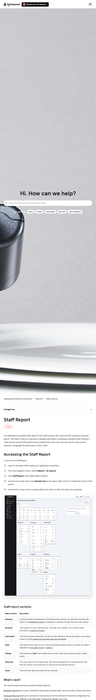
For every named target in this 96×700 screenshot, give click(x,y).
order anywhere (75, 212)
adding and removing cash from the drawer (49, 639)
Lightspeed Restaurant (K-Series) (18, 399)
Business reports (11, 691)
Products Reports (12, 696)
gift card (62, 212)
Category (49, 648)
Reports (39, 399)
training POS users (37, 622)
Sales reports (52, 399)
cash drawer (50, 212)
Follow (8, 426)
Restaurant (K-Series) (36, 4)
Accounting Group (36, 648)
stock (31, 212)
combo (39, 212)
